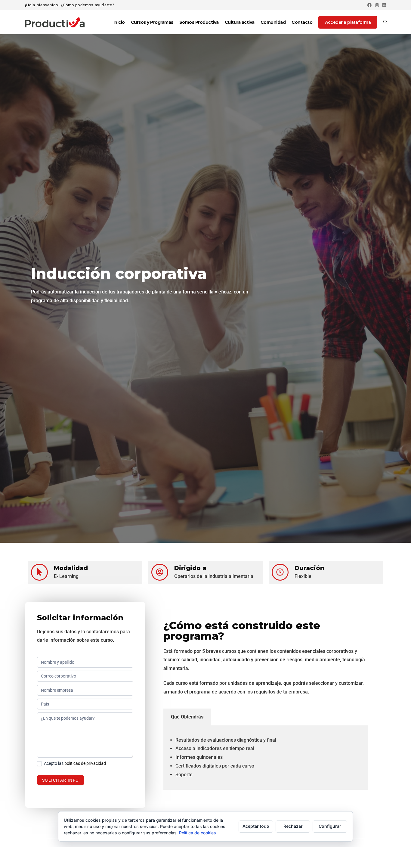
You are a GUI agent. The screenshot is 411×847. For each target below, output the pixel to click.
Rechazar (293, 826)
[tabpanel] (265, 757)
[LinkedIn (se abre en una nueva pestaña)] (383, 5)
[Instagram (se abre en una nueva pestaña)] (377, 5)
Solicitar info (60, 780)
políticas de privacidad (85, 763)
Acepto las (74, 763)
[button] (394, 830)
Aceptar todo (256, 826)
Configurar (330, 826)
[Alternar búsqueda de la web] (385, 22)
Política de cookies (197, 832)
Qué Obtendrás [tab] (187, 717)
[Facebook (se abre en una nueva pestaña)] (369, 5)
